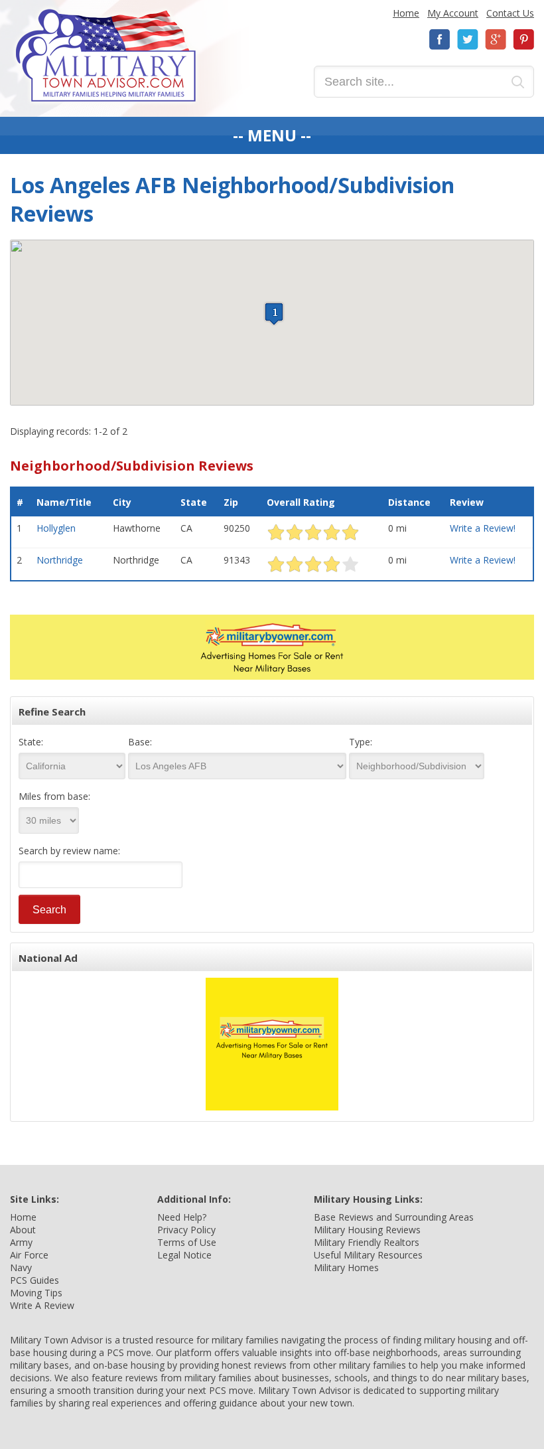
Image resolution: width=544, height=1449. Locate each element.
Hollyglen (56, 528)
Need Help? (181, 1217)
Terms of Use (186, 1242)
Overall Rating (301, 502)
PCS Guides (34, 1280)
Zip (231, 502)
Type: (360, 741)
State (193, 502)
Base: (140, 741)
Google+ (495, 39)
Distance (409, 502)
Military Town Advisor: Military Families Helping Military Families (106, 55)
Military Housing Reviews (367, 1229)
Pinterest (523, 39)
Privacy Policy (186, 1229)
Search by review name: (69, 850)
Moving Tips (36, 1292)
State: (31, 741)
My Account (452, 13)
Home (406, 13)
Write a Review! (482, 528)
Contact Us (510, 13)
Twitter (467, 39)
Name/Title (64, 502)
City (122, 502)
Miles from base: (54, 796)
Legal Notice (184, 1255)
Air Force (29, 1255)
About (23, 1229)
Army (21, 1242)
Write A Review (42, 1305)
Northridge (59, 560)
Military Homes (346, 1267)
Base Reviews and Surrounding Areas (394, 1217)
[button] (274, 313)
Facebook (439, 39)
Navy (21, 1267)
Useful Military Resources (368, 1255)
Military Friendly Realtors (366, 1242)
